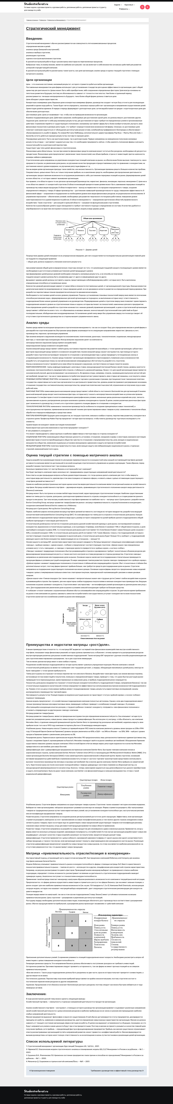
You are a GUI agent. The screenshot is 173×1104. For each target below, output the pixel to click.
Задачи (117, 5)
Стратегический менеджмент (53, 29)
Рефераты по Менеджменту (56, 20)
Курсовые (129, 5)
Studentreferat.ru (36, 4)
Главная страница (32, 20)
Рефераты (124, 9)
